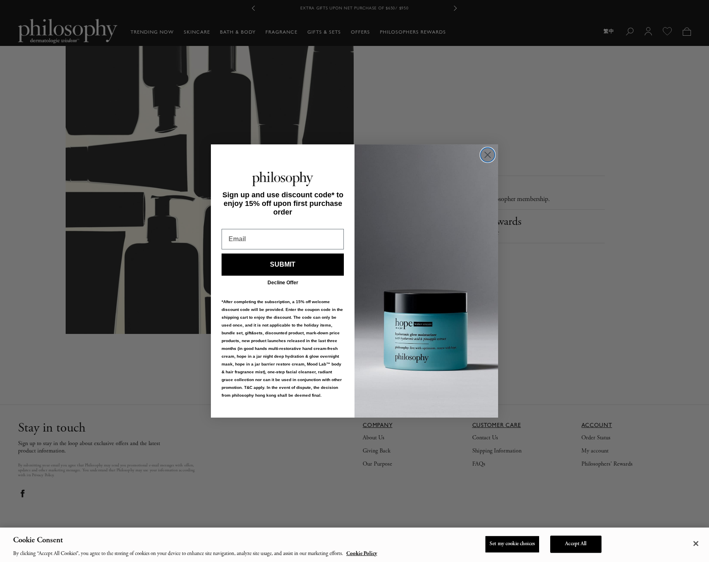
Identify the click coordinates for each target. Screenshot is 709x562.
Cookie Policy (361, 553)
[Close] (696, 544)
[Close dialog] (487, 155)
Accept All (575, 543)
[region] (354, 545)
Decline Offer (283, 283)
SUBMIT (282, 264)
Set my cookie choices (512, 543)
